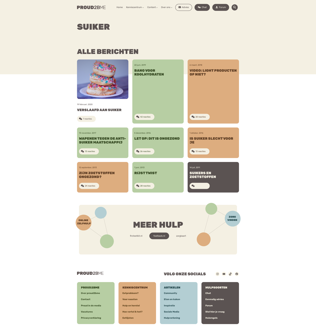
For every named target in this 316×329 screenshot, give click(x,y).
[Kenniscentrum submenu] (143, 7)
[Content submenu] (157, 7)
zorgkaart (181, 236)
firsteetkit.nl (136, 236)
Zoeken (177, 14)
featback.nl (159, 236)
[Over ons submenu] (171, 7)
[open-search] (235, 7)
